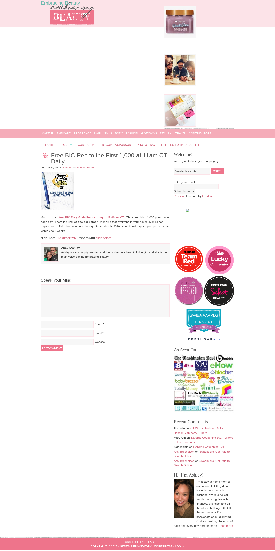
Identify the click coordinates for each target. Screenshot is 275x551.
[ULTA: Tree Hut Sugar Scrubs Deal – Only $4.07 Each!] (180, 37)
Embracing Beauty (60, 3)
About (63, 145)
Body (119, 133)
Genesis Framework (136, 546)
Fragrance (82, 133)
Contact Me (87, 144)
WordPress (163, 546)
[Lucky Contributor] (219, 273)
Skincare (64, 133)
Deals (166, 133)
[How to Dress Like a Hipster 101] (180, 85)
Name (98, 324)
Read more (226, 525)
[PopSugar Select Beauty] (219, 304)
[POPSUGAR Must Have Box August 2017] (180, 125)
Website (100, 341)
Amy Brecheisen (184, 451)
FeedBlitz (208, 196)
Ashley (67, 167)
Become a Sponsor (116, 144)
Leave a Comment (85, 167)
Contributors (200, 133)
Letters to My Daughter (180, 144)
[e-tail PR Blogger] (189, 304)
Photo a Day (146, 144)
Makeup (48, 133)
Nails (108, 133)
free (99, 238)
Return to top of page (137, 542)
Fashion (132, 133)
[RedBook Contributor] (189, 273)
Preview (179, 196)
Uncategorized (66, 238)
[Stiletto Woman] (204, 334)
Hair (97, 133)
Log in (180, 546)
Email (98, 333)
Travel (180, 133)
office (107, 238)
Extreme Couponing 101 (208, 446)
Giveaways (149, 133)
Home (49, 144)
